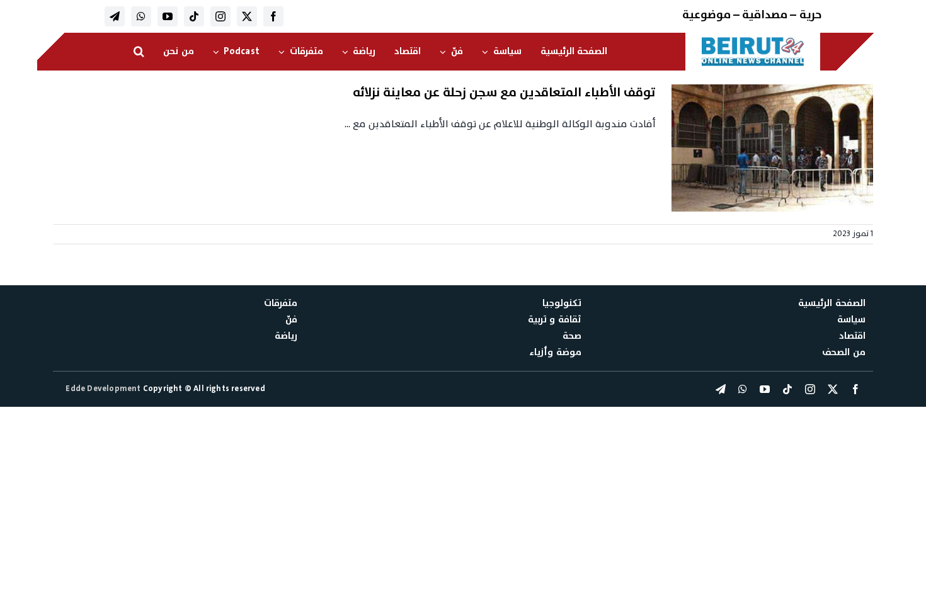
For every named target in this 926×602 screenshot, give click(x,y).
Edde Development (104, 388)
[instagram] (220, 16)
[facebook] (273, 16)
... (347, 124)
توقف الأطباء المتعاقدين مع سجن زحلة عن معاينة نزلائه (504, 92)
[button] (139, 52)
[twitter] (247, 16)
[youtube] (167, 16)
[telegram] (115, 16)
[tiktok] (194, 16)
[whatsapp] (141, 16)
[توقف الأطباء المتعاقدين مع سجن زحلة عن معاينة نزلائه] (772, 148)
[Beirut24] (753, 40)
